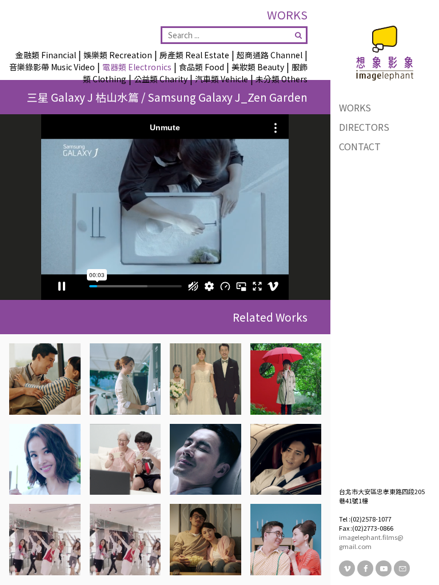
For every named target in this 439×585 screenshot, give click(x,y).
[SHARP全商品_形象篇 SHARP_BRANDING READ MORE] (45, 379)
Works (355, 107)
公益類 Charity (160, 79)
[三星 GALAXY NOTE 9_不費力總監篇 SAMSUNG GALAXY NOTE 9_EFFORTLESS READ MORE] (45, 459)
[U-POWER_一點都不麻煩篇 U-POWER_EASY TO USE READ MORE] (125, 379)
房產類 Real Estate (194, 55)
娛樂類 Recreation (117, 55)
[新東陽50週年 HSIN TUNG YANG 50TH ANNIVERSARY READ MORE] (286, 459)
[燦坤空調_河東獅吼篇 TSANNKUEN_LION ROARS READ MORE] (286, 539)
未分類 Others (282, 79)
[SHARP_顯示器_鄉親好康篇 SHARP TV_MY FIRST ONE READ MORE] (125, 459)
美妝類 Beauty (258, 67)
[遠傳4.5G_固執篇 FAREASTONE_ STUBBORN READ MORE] (125, 539)
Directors (364, 127)
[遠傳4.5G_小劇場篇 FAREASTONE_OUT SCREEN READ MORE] (45, 539)
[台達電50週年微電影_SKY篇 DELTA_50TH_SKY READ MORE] (205, 379)
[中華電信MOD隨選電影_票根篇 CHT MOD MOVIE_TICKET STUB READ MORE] (205, 539)
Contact (360, 146)
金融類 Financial (45, 55)
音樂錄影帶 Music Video (52, 67)
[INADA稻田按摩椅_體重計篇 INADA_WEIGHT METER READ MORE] (205, 459)
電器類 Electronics (136, 67)
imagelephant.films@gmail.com (371, 541)
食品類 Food (201, 67)
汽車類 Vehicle (221, 79)
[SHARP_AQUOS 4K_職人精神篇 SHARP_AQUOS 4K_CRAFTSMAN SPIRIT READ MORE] (286, 379)
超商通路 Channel (269, 55)
